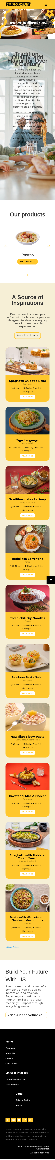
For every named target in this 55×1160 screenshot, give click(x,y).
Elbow (18, 739)
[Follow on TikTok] (24, 1120)
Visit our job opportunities (25, 1015)
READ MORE (27, 397)
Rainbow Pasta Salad (27, 677)
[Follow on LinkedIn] (30, 1120)
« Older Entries (12, 947)
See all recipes (25, 335)
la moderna (34, 739)
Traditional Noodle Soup (27, 499)
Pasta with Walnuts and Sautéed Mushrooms (27, 919)
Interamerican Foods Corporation (38, 1147)
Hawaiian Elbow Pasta (27, 736)
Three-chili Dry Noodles (27, 618)
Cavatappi (27, 799)
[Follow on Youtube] (19, 1120)
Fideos (28, 621)
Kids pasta (27, 680)
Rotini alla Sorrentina (27, 559)
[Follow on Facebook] (8, 1120)
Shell (22, 502)
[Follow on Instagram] (13, 1120)
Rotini (27, 562)
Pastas (22, 861)
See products (27, 261)
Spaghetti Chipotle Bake (27, 381)
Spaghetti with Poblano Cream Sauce (27, 857)
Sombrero (30, 502)
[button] (27, 275)
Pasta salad (27, 443)
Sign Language (27, 440)
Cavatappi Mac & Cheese (27, 796)
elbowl (25, 739)
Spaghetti (27, 384)
